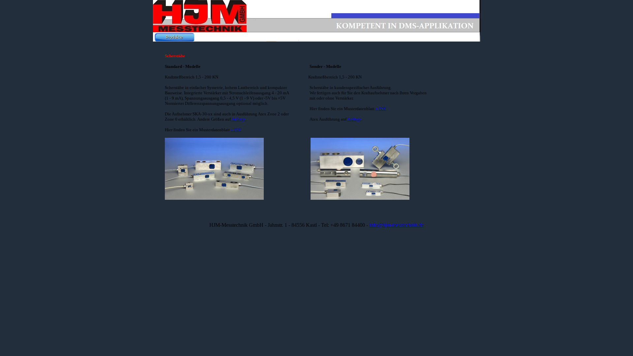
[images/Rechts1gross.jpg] (360, 196)
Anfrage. (239, 119)
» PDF (236, 129)
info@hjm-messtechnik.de (396, 225)
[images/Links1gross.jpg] (214, 196)
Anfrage (354, 119)
